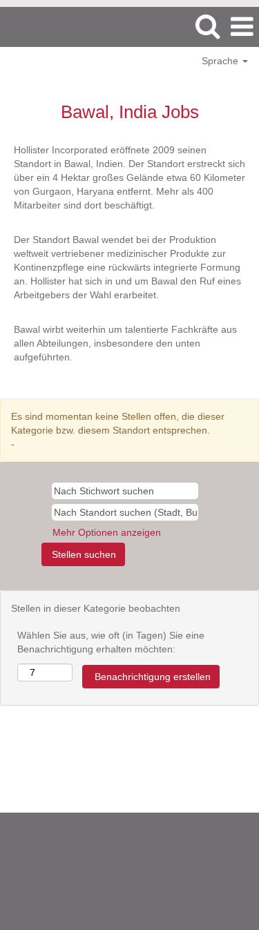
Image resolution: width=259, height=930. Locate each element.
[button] (241, 26)
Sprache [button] (221, 60)
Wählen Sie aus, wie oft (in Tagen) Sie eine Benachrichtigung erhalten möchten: (110, 642)
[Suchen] (207, 26)
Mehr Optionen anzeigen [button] (106, 532)
